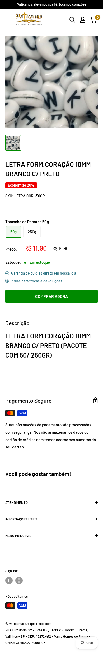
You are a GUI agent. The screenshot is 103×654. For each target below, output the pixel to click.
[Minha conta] (82, 20)
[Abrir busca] (72, 20)
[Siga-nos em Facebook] (9, 580)
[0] (93, 20)
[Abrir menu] (8, 20)
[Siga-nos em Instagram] (19, 580)
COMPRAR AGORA (51, 296)
